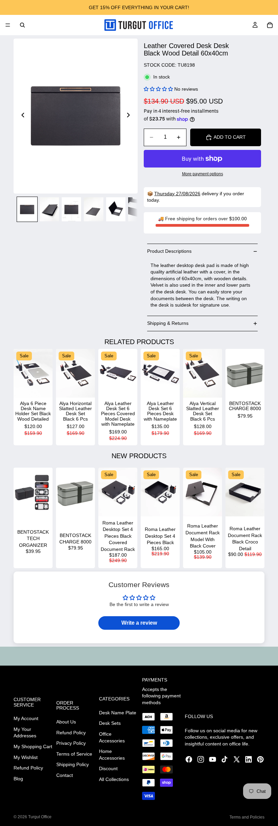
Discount (108, 768)
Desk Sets (110, 723)
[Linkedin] (248, 759)
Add (47, 386)
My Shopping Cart (33, 746)
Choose (47, 505)
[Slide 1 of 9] (27, 209)
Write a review (139, 623)
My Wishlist (26, 757)
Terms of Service (74, 754)
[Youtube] (213, 759)
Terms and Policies (247, 817)
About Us (66, 721)
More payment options (202, 174)
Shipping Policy (72, 764)
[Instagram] (201, 759)
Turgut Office (40, 816)
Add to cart (230, 137)
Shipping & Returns (167, 323)
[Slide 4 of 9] (93, 209)
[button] (158, 89)
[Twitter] (237, 759)
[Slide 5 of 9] (115, 209)
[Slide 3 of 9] (71, 209)
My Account (26, 718)
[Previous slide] (21, 116)
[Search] (22, 25)
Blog (18, 778)
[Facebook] (189, 759)
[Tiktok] (224, 759)
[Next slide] (130, 116)
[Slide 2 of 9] (49, 209)
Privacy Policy (71, 743)
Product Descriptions (169, 251)
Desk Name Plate (117, 712)
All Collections (114, 779)
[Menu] (8, 25)
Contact (64, 775)
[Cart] (269, 25)
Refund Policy (28, 768)
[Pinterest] (260, 759)
